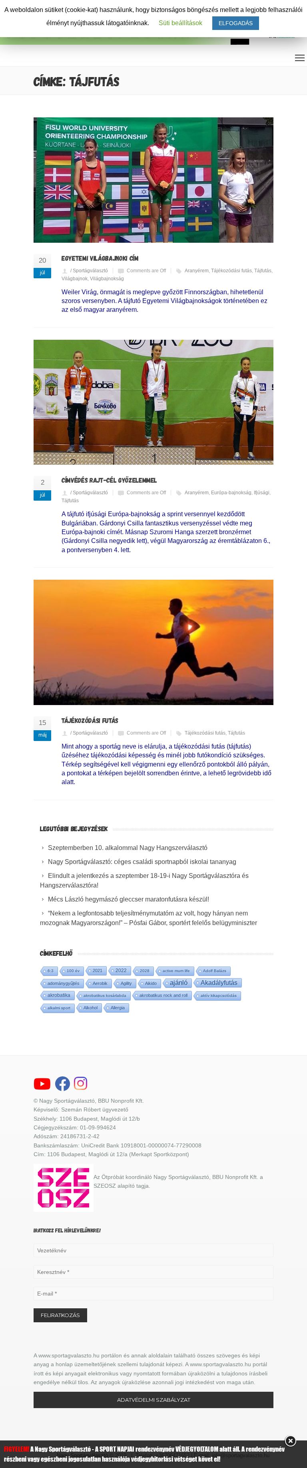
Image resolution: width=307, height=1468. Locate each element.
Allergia (118, 1007)
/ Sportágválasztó (89, 270)
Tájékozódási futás (231, 270)
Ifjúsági (261, 492)
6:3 (51, 971)
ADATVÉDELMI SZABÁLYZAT (153, 1400)
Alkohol (91, 1007)
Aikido (151, 983)
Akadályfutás (219, 982)
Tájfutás (262, 270)
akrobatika (59, 995)
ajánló (178, 983)
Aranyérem (197, 270)
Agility (126, 983)
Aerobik (100, 983)
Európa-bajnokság (231, 492)
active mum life (176, 971)
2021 (97, 970)
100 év (73, 971)
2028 (145, 971)
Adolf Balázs (214, 971)
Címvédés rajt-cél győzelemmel (109, 480)
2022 (121, 970)
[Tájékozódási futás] (153, 642)
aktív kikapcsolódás (219, 995)
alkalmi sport (59, 1008)
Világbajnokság (107, 278)
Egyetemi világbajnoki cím (100, 258)
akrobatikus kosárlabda (105, 995)
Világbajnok (75, 278)
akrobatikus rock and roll (163, 995)
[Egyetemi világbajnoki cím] (153, 180)
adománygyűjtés (64, 983)
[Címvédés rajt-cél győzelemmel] (153, 402)
